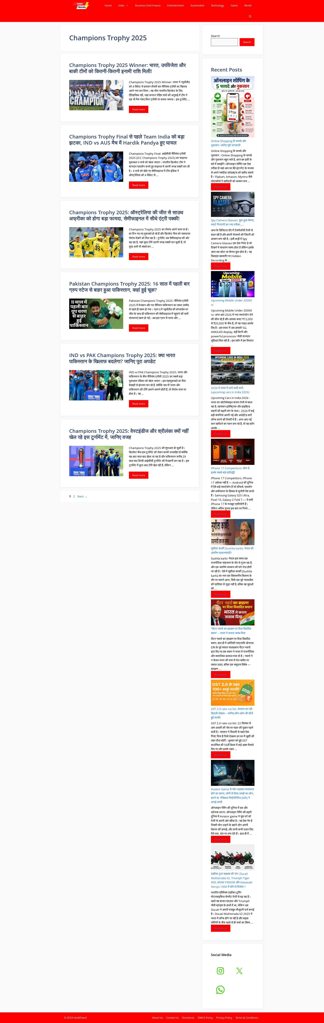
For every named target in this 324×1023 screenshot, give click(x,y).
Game (234, 5)
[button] (250, 16)
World (247, 5)
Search (215, 36)
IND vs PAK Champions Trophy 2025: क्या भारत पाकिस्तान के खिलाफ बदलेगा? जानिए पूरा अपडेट (122, 358)
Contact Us (172, 1017)
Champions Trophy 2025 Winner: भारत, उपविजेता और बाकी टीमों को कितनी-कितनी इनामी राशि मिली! (127, 68)
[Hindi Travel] (80, 5)
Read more (138, 109)
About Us (157, 1017)
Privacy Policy (224, 1017)
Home (108, 5)
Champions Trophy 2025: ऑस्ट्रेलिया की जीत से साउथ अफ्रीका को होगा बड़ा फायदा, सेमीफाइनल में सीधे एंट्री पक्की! (126, 215)
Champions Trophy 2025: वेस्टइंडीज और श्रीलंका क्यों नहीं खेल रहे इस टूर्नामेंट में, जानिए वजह (128, 433)
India (121, 5)
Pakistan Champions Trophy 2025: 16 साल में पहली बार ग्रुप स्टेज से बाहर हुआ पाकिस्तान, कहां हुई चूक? (129, 286)
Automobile (197, 5)
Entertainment (175, 5)
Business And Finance (147, 5)
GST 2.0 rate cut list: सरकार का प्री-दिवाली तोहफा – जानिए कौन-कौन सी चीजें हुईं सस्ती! (232, 713)
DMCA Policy (205, 1017)
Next (82, 496)
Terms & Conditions (247, 1017)
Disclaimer (188, 1017)
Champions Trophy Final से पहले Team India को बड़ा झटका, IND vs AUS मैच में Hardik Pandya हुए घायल (126, 139)
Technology (217, 5)
